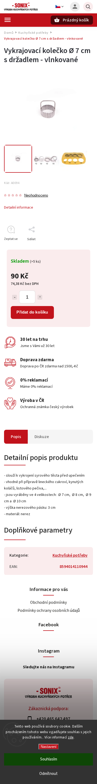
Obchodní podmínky (48, 602)
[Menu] (8, 20)
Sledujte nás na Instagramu (48, 667)
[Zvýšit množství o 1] (39, 297)
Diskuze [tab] (41, 437)
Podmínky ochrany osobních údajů (49, 610)
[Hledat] (88, 7)
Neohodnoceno (36, 195)
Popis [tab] (16, 437)
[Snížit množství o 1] (14, 297)
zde (71, 737)
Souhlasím (48, 759)
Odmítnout (48, 774)
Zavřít (76, 248)
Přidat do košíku (32, 312)
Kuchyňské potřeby (70, 555)
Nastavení (49, 747)
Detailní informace (18, 207)
